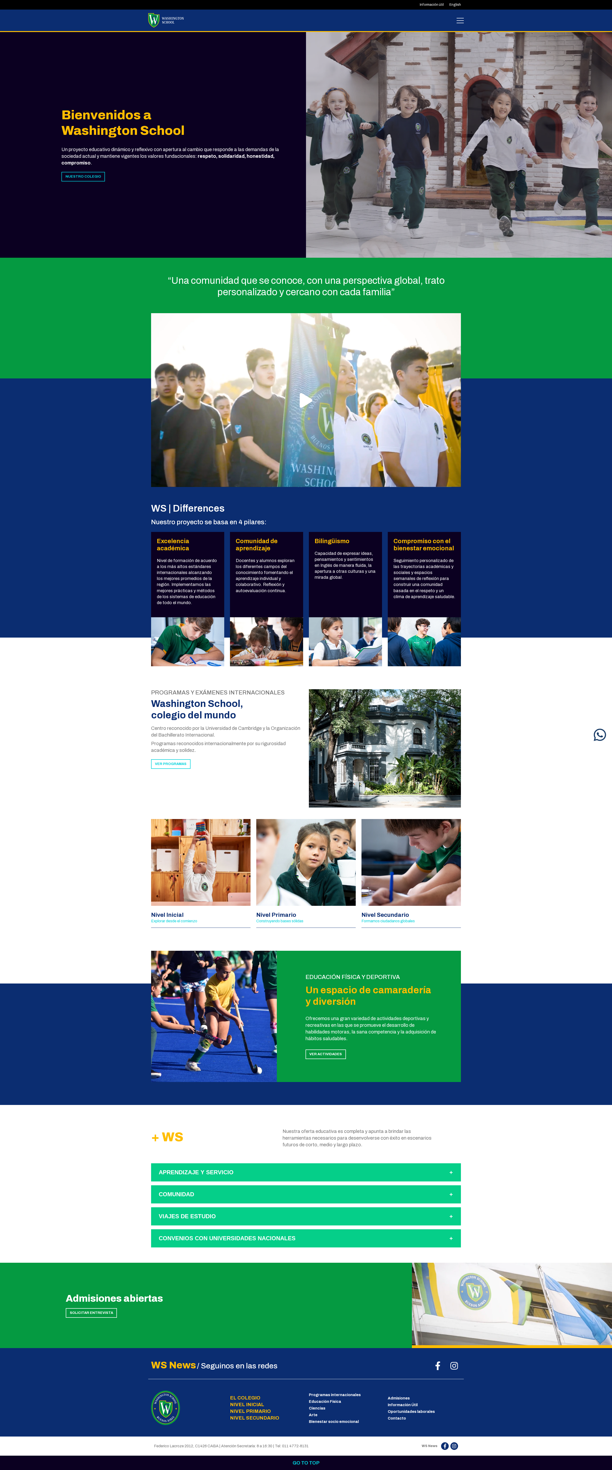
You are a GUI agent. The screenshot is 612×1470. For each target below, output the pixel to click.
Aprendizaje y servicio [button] (196, 1172)
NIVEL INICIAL (247, 1404)
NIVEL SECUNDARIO (254, 1418)
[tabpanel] (459, 144)
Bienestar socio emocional (334, 1422)
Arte (313, 1415)
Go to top (306, 1462)
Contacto (397, 1418)
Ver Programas (170, 764)
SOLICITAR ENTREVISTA (91, 1313)
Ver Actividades (325, 1054)
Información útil (432, 4)
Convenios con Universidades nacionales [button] (227, 1238)
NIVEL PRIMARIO (250, 1411)
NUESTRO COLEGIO (83, 176)
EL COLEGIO (245, 1397)
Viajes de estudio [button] (187, 1216)
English (455, 4)
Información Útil (403, 1405)
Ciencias (317, 1408)
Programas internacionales (335, 1395)
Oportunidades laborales (411, 1412)
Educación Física (325, 1401)
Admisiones (399, 1398)
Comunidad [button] (176, 1194)
